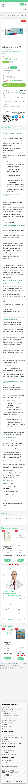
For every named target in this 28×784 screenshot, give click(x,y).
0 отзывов (13, 51)
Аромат (4, 106)
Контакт (5, 728)
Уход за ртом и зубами (10, 715)
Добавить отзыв (9, 522)
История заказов (8, 751)
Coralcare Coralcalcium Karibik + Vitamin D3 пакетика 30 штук (7, 645)
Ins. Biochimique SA (20, 92)
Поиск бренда (8, 722)
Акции (5, 724)
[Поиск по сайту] (25, 10)
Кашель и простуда (9, 711)
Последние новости (9, 720)
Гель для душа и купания (11, 709)
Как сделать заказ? (9, 734)
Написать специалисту (13, 619)
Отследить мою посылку (11, 754)
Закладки (6, 752)
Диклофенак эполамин (15, 106)
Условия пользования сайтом (13, 743)
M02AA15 (23, 96)
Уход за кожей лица (9, 713)
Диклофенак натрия (9, 108)
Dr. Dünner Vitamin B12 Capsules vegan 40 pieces (20, 643)
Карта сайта (7, 726)
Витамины (7, 640)
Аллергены (6, 707)
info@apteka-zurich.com (10, 766)
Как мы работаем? (9, 736)
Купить (13, 67)
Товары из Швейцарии (12, 15)
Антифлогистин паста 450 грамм (7, 545)
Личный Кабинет (8, 749)
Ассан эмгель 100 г (20, 544)
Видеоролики (8, 741)
